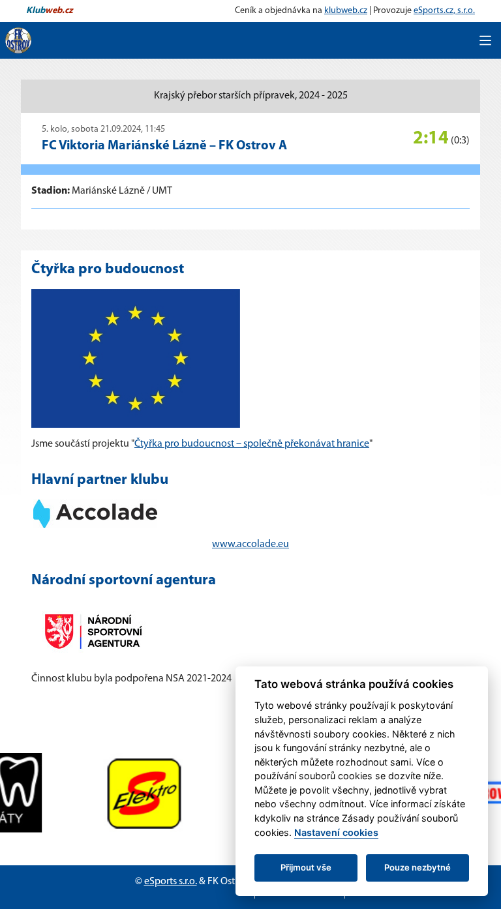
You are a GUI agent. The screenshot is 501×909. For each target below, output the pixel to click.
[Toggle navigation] (485, 40)
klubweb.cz (345, 11)
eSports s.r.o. (170, 881)
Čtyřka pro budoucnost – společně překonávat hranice (251, 444)
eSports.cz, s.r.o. (444, 11)
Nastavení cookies (336, 832)
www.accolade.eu (250, 544)
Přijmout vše (306, 867)
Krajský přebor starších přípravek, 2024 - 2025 (251, 96)
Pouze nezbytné (417, 867)
